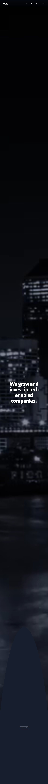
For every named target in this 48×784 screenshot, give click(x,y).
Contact (43, 3)
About (27, 3)
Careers (37, 3)
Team (32, 3)
